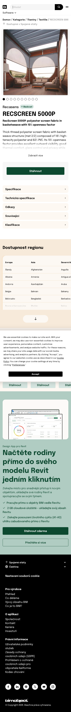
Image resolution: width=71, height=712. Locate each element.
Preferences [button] (18, 365)
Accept (35, 374)
